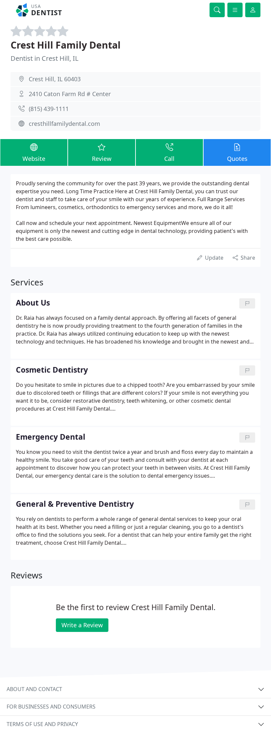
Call (169, 159)
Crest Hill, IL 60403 (55, 79)
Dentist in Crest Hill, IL (44, 58)
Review (101, 159)
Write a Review (82, 625)
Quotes (237, 159)
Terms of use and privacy (42, 724)
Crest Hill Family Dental (66, 44)
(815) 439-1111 (49, 109)
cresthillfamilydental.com (64, 124)
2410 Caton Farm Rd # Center (70, 94)
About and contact (34, 689)
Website (33, 159)
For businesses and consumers (51, 706)
